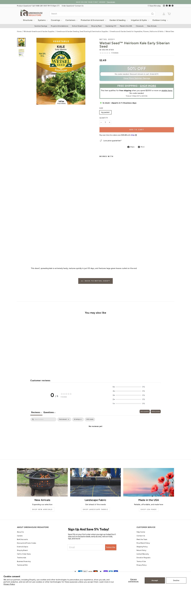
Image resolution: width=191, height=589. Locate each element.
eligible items (167, 90)
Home (19, 31)
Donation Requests (143, 557)
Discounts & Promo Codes (26, 543)
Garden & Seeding (118, 20)
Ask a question (144, 411)
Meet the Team (142, 539)
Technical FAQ (22, 565)
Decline (176, 580)
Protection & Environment (93, 20)
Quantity (103, 118)
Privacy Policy (9, 584)
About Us (20, 532)
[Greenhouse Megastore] (31, 12)
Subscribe (110, 547)
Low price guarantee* (112, 141)
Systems (42, 20)
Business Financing (24, 561)
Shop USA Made (149, 509)
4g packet (105, 112)
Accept (155, 580)
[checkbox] (90, 419)
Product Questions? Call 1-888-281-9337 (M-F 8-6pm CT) (38, 6)
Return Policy (141, 550)
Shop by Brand (22, 550)
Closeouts (140, 26)
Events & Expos (22, 547)
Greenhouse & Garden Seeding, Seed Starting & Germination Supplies (82, 31)
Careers (20, 536)
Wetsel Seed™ (107, 39)
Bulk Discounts (22, 539)
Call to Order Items (24, 554)
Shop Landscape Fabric (95, 509)
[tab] (49, 412)
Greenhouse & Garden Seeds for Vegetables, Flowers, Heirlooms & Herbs (136, 31)
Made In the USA (126, 26)
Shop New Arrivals (42, 509)
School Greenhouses (79, 26)
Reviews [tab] (36, 412)
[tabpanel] (95, 433)
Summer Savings (40, 26)
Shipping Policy (142, 547)
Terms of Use (141, 561)
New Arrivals (152, 26)
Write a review (156, 411)
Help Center (141, 532)
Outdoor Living (159, 20)
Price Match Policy (143, 543)
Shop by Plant (96, 26)
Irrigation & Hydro (139, 20)
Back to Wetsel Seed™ (97, 281)
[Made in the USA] (148, 482)
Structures (28, 20)
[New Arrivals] (42, 482)
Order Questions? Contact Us (72, 6)
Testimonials (21, 557)
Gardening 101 (110, 26)
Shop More (148, 85)
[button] (129, 386)
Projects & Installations (59, 26)
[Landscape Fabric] (95, 482)
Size (101, 108)
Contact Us (141, 536)
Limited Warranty (143, 554)
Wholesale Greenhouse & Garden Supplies (39, 31)
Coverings (55, 20)
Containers (70, 20)
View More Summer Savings (136, 78)
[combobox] (103, 13)
